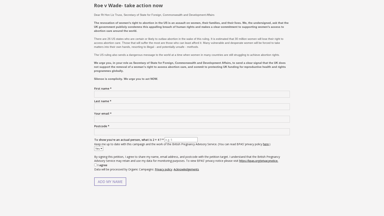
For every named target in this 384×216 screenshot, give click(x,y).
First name (103, 88)
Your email (103, 113)
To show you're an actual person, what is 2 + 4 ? (129, 140)
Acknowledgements (186, 169)
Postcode (101, 126)
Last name (102, 101)
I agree (102, 165)
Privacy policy (163, 169)
